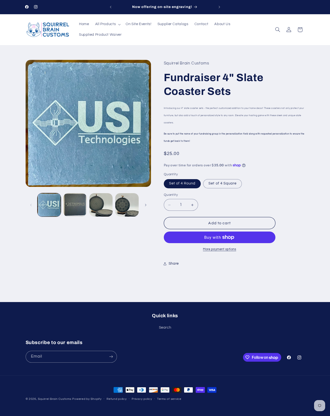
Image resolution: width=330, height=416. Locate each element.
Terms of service (169, 399)
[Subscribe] (110, 357)
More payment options (219, 249)
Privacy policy (142, 399)
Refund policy (117, 399)
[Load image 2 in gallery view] (75, 205)
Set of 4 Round (182, 183)
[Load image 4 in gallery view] (127, 205)
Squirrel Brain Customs (54, 399)
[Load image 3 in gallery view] (101, 205)
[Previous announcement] (110, 7)
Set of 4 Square (222, 183)
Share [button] (174, 263)
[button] (107, 24)
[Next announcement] (219, 7)
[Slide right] (145, 205)
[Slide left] (31, 205)
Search (165, 327)
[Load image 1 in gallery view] (49, 205)
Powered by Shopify (86, 399)
